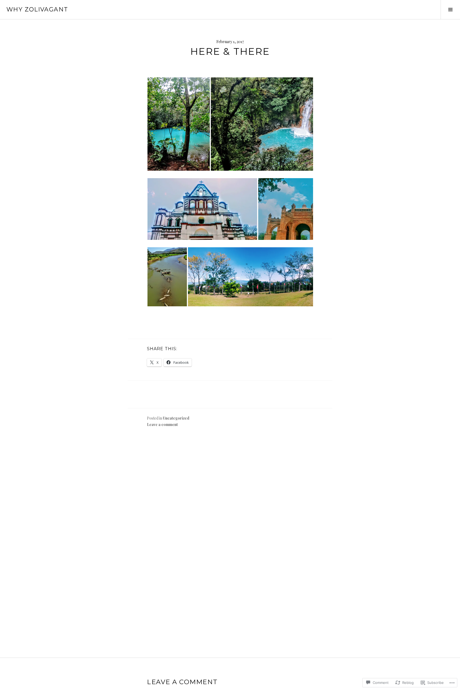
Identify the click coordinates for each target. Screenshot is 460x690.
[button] (178, 124)
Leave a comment (162, 424)
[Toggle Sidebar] (450, 9)
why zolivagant (37, 9)
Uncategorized (176, 418)
